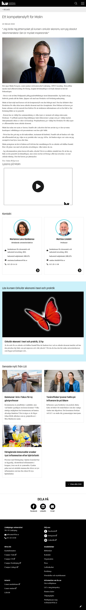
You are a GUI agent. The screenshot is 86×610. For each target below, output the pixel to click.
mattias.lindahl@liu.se (57, 260)
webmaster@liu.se (50, 602)
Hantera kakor (49, 591)
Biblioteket (48, 550)
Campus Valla (9, 555)
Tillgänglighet (49, 595)
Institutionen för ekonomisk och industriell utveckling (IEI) (19, 250)
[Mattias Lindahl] (63, 270)
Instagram (51, 535)
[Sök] (76, 3)
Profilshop (47, 571)
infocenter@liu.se (13, 534)
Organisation (48, 559)
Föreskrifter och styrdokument (54, 575)
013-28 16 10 (12, 264)
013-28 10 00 (11, 538)
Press (46, 563)
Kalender (47, 555)
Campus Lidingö (10, 567)
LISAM (7, 592)
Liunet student (9, 588)
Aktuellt (7, 9)
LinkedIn (51, 540)
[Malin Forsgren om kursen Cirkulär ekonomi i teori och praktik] (38, 186)
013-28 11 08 (54, 264)
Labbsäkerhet (49, 567)
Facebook (51, 531)
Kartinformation (10, 550)
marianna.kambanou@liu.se (17, 260)
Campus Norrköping (11, 563)
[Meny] (82, 3)
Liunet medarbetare (11, 584)
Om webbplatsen (50, 583)
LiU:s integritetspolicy (52, 587)
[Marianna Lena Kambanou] (22, 270)
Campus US (8, 559)
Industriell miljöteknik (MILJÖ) (19, 256)
